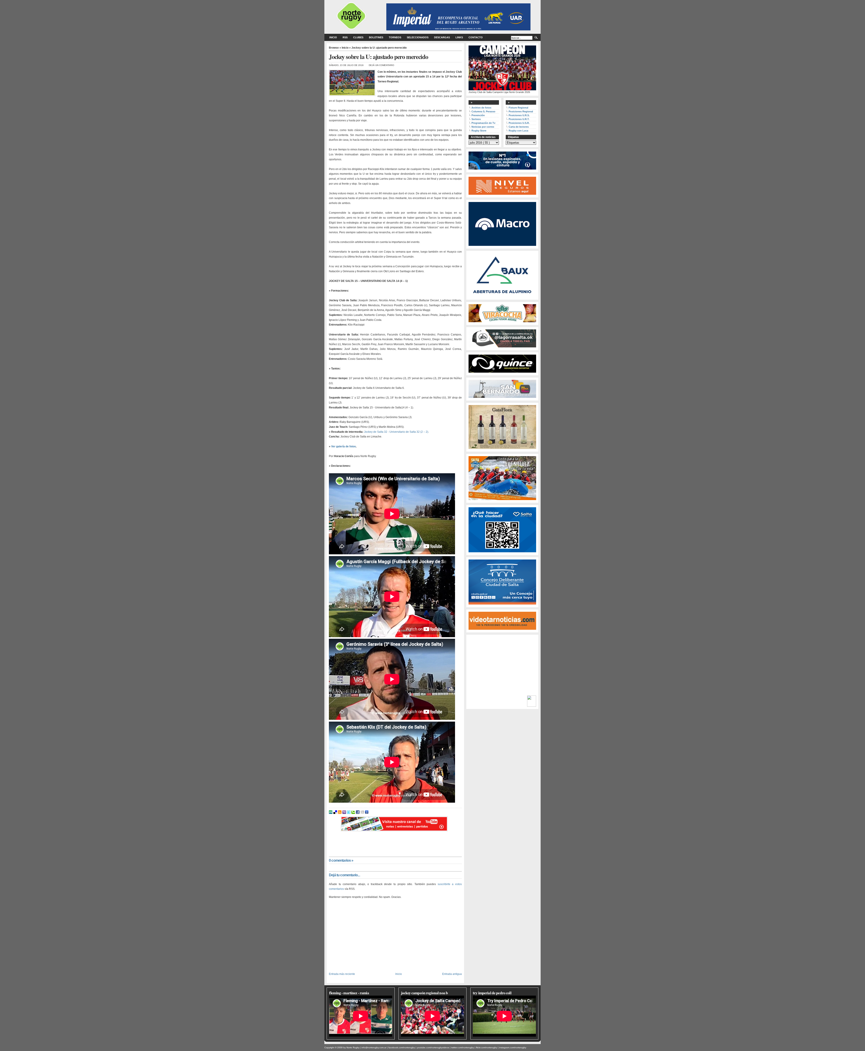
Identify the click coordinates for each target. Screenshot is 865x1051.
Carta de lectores (519, 126)
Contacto (476, 37)
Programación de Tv (483, 123)
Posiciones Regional (521, 111)
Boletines (376, 37)
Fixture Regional (518, 107)
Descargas (442, 37)
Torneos (395, 37)
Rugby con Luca (518, 130)
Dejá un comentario (381, 65)
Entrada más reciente (342, 973)
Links (459, 37)
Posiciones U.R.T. (519, 119)
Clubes (358, 37)
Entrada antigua (452, 973)
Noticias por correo (482, 126)
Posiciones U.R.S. (519, 115)
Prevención (478, 115)
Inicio (333, 37)
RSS (345, 37)
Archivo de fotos (481, 107)
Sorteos (476, 119)
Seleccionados (417, 37)
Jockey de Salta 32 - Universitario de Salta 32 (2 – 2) (396, 431)
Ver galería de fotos (343, 446)
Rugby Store (478, 130)
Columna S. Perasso (483, 111)
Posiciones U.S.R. (519, 123)
